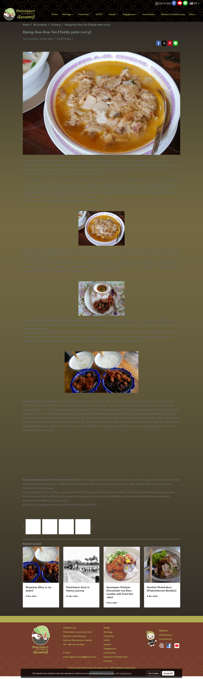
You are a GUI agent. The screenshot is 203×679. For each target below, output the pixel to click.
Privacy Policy (109, 673)
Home (55, 14)
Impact (112, 14)
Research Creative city (173, 14)
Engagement (129, 14)
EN (195, 3)
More (192, 14)
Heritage (67, 14)
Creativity (83, 14)
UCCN (99, 14)
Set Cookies (153, 673)
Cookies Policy (125, 673)
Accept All (168, 673)
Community (148, 14)
